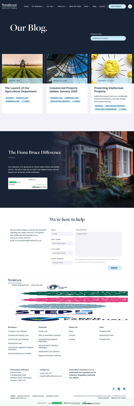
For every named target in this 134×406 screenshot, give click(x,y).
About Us (61, 6)
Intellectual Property (60, 101)
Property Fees (104, 331)
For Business (37, 6)
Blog (94, 6)
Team (71, 331)
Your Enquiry (81, 230)
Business (9, 98)
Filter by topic (96, 34)
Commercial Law (12, 101)
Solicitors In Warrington (105, 109)
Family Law (43, 331)
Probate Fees (104, 339)
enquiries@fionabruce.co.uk (30, 241)
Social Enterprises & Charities (19, 353)
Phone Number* (57, 259)
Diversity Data (52, 396)
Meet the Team (75, 6)
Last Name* (56, 249)
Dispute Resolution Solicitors (50, 356)
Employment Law (15, 343)
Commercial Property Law (18, 335)
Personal (43, 327)
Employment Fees (106, 335)
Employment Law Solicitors (49, 351)
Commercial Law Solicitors (18, 339)
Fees (86, 6)
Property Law (22, 98)
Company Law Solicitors (17, 331)
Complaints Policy (18, 398)
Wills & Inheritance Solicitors (50, 335)
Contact (72, 339)
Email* (54, 230)
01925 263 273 (24, 238)
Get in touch (116, 6)
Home (26, 6)
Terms (12, 396)
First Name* (56, 239)
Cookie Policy (38, 396)
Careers (102, 6)
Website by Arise (118, 398)
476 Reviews (41, 179)
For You (50, 6)
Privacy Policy (23, 396)
